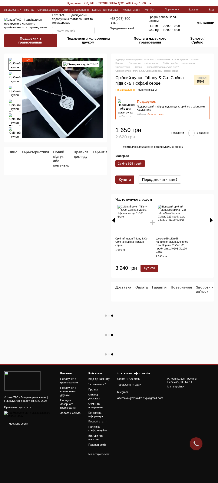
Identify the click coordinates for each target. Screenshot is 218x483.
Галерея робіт (97, 444)
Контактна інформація (105, 9)
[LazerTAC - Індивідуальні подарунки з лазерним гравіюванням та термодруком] (22, 380)
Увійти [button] (127, 146)
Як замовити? (12, 9)
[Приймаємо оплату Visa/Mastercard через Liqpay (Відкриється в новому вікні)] (29, 414)
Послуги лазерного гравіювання (150, 40)
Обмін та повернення (76, 9)
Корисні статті (131, 9)
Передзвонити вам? (122, 28)
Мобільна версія (18, 423)
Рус (152, 9)
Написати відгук (147, 89)
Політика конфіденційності (99, 428)
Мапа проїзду (175, 386)
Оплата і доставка (48, 9)
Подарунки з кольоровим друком (88, 40)
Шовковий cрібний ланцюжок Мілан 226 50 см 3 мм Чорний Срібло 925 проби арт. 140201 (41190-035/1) (172, 245)
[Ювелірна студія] (80, 64)
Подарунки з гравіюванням (30, 40)
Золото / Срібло (197, 40)
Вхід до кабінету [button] (99, 378)
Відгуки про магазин (95, 437)
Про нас (29, 9)
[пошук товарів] (91, 30)
